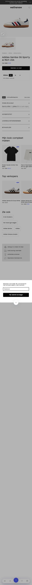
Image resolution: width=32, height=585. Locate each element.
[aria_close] (16, 302)
